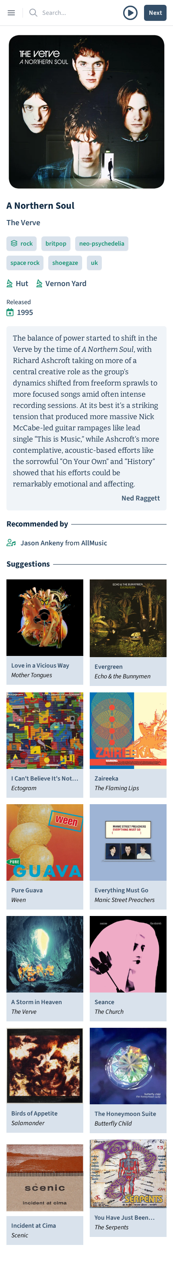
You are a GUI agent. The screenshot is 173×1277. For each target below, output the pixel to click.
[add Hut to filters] (9, 283)
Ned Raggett (141, 498)
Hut (22, 283)
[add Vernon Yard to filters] (39, 283)
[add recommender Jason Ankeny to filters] (11, 543)
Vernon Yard (65, 283)
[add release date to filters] (10, 312)
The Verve (23, 222)
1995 (25, 312)
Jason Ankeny (42, 543)
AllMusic (94, 543)
